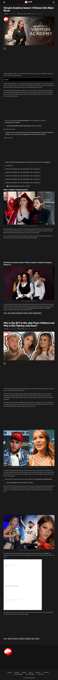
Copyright (24, 672)
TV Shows (28, 13)
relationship (27, 638)
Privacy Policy (40, 674)
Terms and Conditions (30, 674)
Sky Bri (37, 638)
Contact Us (9, 672)
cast (9, 313)
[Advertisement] (29, 61)
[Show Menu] (4, 2)
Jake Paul (22, 402)
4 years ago (13, 13)
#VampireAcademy (24, 120)
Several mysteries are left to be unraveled (39, 308)
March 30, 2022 (28, 482)
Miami (46, 553)
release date (19, 313)
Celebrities (19, 328)
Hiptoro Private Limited (30, 677)
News (25, 13)
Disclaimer (17, 672)
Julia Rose (21, 638)
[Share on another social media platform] (5, 48)
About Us (31, 672)
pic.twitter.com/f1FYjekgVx (12, 122)
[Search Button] (53, 2)
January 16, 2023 (36, 126)
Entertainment (20, 13)
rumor (33, 638)
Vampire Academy (37, 313)
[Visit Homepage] (29, 2)
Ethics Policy (46, 672)
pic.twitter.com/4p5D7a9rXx (44, 479)
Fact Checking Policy (18, 674)
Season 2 (25, 313)
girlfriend (10, 638)
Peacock (13, 313)
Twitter (30, 313)
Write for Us (38, 672)
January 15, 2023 (24, 186)
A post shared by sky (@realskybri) (22, 607)
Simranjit (6, 13)
